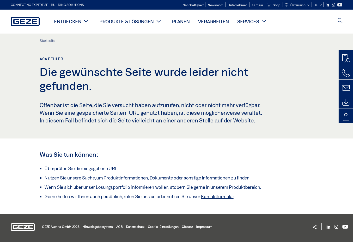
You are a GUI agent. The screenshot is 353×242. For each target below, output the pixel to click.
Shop (276, 5)
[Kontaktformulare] (346, 88)
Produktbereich (244, 187)
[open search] (340, 21)
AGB (119, 227)
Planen (181, 21)
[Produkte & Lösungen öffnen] (158, 21)
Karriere (257, 5)
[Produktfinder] (346, 58)
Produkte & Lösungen (126, 21)
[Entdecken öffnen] (86, 21)
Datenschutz (135, 227)
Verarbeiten (213, 21)
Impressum (204, 227)
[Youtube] (339, 5)
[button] (297, 5)
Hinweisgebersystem (98, 227)
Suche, (89, 177)
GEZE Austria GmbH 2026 (60, 227)
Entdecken (67, 21)
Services (248, 21)
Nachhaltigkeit (193, 5)
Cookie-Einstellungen (163, 227)
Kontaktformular (217, 196)
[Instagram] (334, 5)
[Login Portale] (346, 117)
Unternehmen (237, 5)
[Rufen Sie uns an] (346, 73)
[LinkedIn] (328, 5)
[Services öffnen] (264, 21)
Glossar (187, 227)
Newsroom (216, 5)
